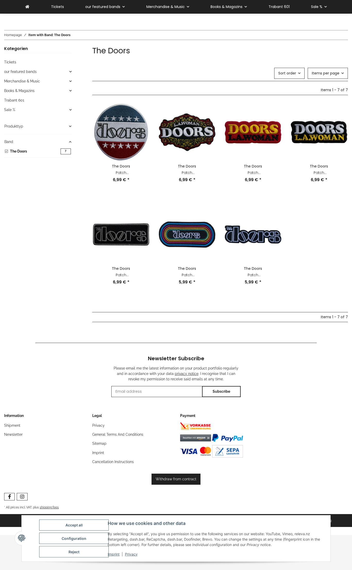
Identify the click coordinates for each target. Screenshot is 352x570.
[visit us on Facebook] (9, 496)
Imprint (114, 554)
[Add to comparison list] (141, 112)
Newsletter (13, 434)
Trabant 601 (14, 100)
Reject (74, 552)
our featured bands (20, 72)
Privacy (131, 554)
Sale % (9, 110)
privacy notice (186, 374)
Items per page (325, 73)
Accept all (74, 525)
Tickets (10, 62)
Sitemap (99, 443)
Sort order (287, 73)
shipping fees (49, 507)
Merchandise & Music (22, 81)
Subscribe (221, 391)
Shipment (12, 425)
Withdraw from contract (176, 479)
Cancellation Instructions (113, 462)
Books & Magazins (19, 91)
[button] (121, 146)
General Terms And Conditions (117, 434)
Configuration (74, 538)
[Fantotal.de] (27, 7)
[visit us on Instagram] (22, 496)
